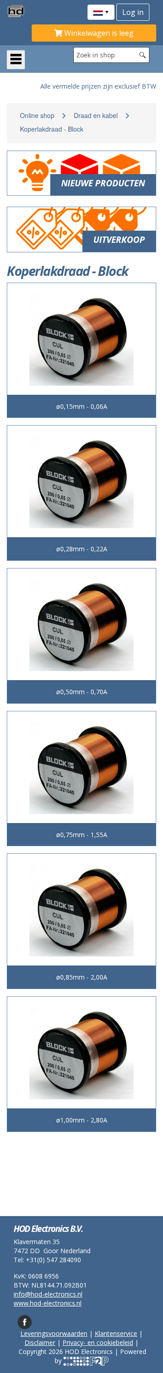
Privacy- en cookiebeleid (97, 1342)
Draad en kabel (96, 115)
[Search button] (142, 55)
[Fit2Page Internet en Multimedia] (86, 1360)
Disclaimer (39, 1342)
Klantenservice (116, 1333)
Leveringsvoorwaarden (53, 1333)
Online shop (37, 115)
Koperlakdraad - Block (51, 128)
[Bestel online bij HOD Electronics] (19, 11)
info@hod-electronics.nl (48, 1294)
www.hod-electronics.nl (48, 1303)
